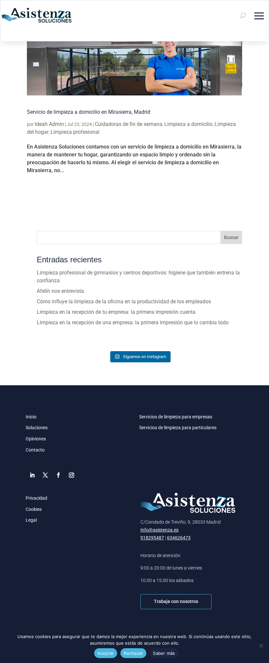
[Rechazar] (261, 645)
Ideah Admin (49, 124)
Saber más (164, 653)
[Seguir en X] (45, 475)
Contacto (35, 449)
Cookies (34, 509)
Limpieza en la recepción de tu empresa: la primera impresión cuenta (116, 312)
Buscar (231, 237)
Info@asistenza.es (159, 529)
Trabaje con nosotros (176, 601)
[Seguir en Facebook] (58, 475)
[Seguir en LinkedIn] (32, 475)
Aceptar (105, 653)
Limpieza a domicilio (188, 124)
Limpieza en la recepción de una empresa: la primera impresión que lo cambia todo (133, 322)
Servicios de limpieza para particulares (178, 427)
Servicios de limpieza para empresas (175, 416)
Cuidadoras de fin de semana (128, 124)
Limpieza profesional (75, 132)
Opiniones (36, 438)
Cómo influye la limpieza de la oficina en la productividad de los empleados (124, 301)
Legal (31, 520)
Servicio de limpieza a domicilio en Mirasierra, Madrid (88, 112)
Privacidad (36, 498)
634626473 (179, 537)
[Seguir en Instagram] (71, 475)
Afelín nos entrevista (60, 291)
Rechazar (133, 653)
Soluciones (37, 427)
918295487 (152, 537)
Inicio (31, 416)
